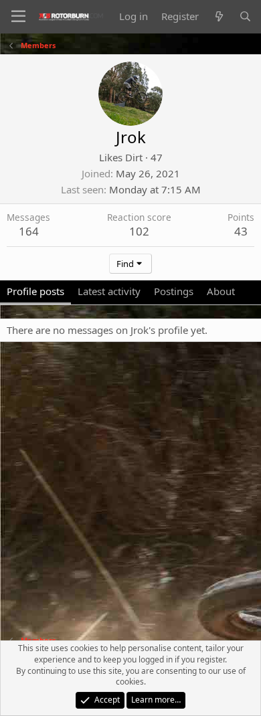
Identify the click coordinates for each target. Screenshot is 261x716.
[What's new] (218, 16)
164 (29, 231)
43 (241, 231)
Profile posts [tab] (35, 291)
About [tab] (221, 291)
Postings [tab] (173, 291)
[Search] (245, 16)
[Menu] (18, 16)
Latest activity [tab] (109, 291)
